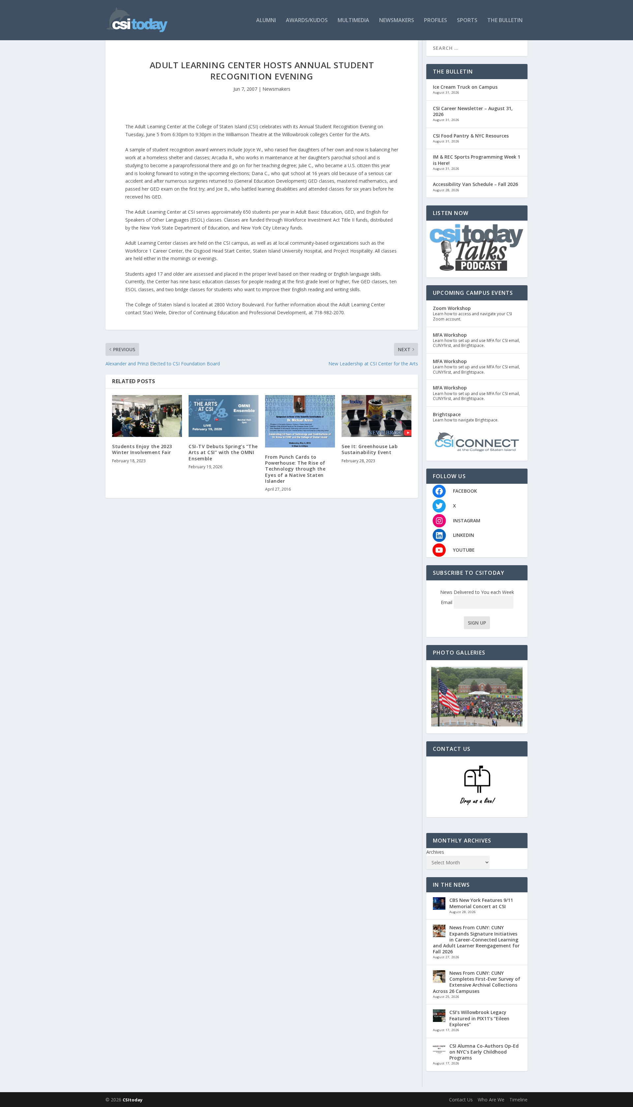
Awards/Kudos (307, 20)
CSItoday (132, 1100)
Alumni (266, 20)
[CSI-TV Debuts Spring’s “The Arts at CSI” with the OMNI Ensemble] (223, 416)
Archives (435, 852)
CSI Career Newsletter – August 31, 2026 (473, 111)
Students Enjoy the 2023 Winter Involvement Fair (142, 449)
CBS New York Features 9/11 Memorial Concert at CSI (481, 903)
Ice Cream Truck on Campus (465, 87)
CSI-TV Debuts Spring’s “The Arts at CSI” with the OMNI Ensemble (223, 452)
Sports (467, 20)
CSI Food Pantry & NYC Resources (471, 136)
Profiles (435, 20)
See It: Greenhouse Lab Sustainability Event (370, 449)
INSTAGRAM (466, 520)
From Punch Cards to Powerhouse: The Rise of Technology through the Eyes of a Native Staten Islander (295, 469)
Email (447, 602)
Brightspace (447, 414)
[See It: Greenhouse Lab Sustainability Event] (376, 416)
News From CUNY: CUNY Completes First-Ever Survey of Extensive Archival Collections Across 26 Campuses (476, 982)
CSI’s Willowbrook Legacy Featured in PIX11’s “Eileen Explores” (479, 1018)
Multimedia (353, 20)
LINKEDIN (463, 535)
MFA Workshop (450, 335)
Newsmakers (396, 20)
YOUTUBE (464, 550)
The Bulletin (505, 20)
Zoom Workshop (452, 308)
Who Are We (491, 1099)
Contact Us (461, 1099)
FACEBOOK (465, 491)
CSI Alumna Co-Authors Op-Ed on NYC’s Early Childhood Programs (484, 1052)
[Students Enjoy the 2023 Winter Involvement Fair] (147, 416)
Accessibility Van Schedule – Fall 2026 (475, 184)
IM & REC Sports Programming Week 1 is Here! (476, 160)
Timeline (518, 1099)
